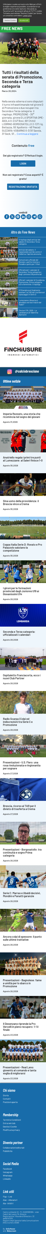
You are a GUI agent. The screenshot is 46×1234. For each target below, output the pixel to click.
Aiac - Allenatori (10, 1200)
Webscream (11, 1231)
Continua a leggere (27, 133)
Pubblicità (7, 1151)
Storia (6, 1095)
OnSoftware (10, 1229)
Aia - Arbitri (8, 1203)
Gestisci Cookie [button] (10, 20)
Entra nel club (9, 1123)
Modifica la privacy (11, 1130)
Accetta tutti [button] (24, 20)
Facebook (7, 1168)
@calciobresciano (27, 371)
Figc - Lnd (7, 1196)
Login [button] (23, 163)
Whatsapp (7, 1175)
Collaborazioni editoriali (13, 1147)
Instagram (7, 1172)
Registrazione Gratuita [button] (23, 186)
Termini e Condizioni (12, 1120)
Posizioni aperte (10, 1102)
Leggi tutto (27, 15)
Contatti (7, 1098)
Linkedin (7, 1179)
